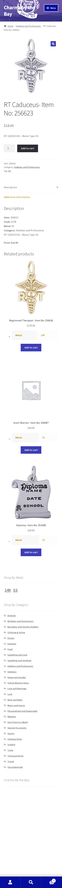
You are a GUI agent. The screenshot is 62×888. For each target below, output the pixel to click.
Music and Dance (16, 705)
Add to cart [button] (31, 347)
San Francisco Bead (17, 722)
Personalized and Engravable (22, 711)
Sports (10, 733)
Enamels (11, 643)
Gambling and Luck (17, 654)
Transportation (15, 755)
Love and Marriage (16, 688)
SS (9, 170)
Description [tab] (10, 187)
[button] (53, 43)
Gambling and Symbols (19, 660)
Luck (9, 694)
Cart (47, 879)
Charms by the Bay (19, 10)
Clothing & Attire (16, 632)
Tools (10, 750)
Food (10, 649)
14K (43, 335)
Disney (10, 638)
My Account (10, 882)
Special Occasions (16, 727)
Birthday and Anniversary (20, 621)
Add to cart (27, 148)
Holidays (12, 671)
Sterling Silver (14, 739)
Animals (11, 615)
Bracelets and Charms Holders (23, 626)
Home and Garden (16, 677)
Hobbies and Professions (28, 26)
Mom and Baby (14, 699)
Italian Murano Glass (18, 682)
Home (10, 26)
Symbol (11, 744)
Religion (11, 716)
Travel (10, 761)
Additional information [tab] (17, 197)
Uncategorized (15, 767)
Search (31, 882)
